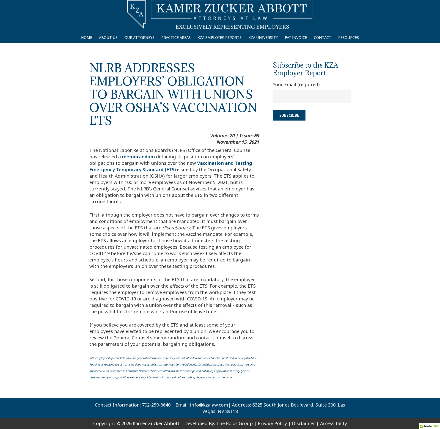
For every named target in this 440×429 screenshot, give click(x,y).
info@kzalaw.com (209, 405)
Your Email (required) (296, 84)
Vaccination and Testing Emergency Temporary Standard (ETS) (170, 166)
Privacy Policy (272, 423)
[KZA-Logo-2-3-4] (220, 14)
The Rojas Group (234, 423)
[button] (363, 37)
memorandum (138, 157)
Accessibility (333, 423)
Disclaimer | (305, 423)
